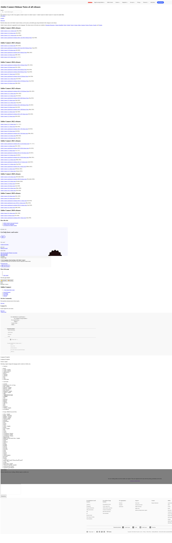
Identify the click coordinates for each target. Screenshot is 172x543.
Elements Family (89, 515)
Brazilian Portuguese (50, 25)
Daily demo (153, 2)
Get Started (5, 293)
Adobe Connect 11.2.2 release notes (8, 159)
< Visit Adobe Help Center (9, 290)
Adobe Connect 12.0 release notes (8, 131)
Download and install (138, 504)
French (72, 25)
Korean (87, 25)
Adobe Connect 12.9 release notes (8, 54)
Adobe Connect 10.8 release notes (8, 186)
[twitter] (102, 531)
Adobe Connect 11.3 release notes (8, 150)
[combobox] (11, 12)
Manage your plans (13, 252)
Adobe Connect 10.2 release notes (8, 207)
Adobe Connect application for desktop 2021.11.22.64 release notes (15, 143)
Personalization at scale (107, 504)
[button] (53, 339)
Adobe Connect (110, 2)
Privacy (144, 531)
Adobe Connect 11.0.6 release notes (8, 176)
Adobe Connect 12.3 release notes (8, 111)
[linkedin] (104, 531)
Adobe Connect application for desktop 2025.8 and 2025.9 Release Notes (16, 48)
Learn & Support (6, 292)
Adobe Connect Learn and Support (10, 223)
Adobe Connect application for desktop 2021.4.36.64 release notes (15, 157)
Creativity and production (107, 509)
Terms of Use (149, 531)
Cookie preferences (155, 531)
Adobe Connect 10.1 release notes (8, 213)
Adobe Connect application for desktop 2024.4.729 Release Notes (15, 81)
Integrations (124, 2)
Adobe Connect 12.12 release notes (8, 33)
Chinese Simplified (59, 25)
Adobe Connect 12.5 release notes (8, 100)
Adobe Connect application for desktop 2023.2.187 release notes (14, 114)
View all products (89, 518)
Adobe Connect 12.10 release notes (8, 50)
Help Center (137, 502)
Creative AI (88, 504)
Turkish (100, 25)
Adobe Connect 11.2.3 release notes (8, 155)
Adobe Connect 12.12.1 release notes (8, 30)
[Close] (2, 283)
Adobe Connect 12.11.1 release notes (8, 35)
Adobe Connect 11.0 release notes (8, 183)
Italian (79, 25)
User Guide (5, 294)
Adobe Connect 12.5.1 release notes (8, 93)
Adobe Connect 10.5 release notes (8, 198)
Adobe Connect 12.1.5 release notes (8, 124)
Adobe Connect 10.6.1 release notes (8, 190)
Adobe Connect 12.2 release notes (8, 116)
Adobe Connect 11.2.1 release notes (8, 164)
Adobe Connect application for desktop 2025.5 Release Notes (14, 52)
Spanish (94, 25)
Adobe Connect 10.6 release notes (8, 196)
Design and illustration (90, 507)
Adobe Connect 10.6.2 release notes (8, 188)
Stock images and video (90, 516)
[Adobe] (90, 2)
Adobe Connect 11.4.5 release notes (8, 135)
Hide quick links (4, 255)
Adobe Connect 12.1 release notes (8, 126)
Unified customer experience (107, 507)
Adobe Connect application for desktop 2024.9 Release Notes (14, 69)
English (68, 25)
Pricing (138, 2)
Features (117, 2)
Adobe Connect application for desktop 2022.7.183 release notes (14, 128)
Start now (3, 310)
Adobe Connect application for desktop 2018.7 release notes (13, 217)
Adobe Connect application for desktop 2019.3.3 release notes (14, 205)
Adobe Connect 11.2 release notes (8, 168)
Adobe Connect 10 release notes (7, 215)
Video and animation (90, 509)
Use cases (132, 2)
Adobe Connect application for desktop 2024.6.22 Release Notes (14, 76)
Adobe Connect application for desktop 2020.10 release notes (14, 179)
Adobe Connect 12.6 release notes (8, 83)
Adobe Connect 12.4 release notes (8, 107)
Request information (155, 502)
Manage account (4, 248)
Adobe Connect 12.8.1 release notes (8, 57)
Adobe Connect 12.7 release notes (8, 74)
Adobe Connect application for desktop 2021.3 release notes (13, 166)
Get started (160, 2)
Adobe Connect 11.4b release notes (8, 138)
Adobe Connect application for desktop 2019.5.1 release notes (14, 200)
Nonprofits (120, 504)
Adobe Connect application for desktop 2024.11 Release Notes (14, 65)
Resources (145, 2)
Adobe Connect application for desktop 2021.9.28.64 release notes (15, 148)
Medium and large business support (141, 510)
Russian (91, 25)
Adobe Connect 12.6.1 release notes (8, 78)
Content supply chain (106, 506)
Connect (2, 18)
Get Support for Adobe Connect (10, 225)
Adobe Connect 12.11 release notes (8, 45)
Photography (89, 506)
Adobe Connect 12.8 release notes (8, 67)
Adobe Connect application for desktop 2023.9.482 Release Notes (15, 98)
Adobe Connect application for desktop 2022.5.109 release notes (14, 133)
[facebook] (97, 531)
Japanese (83, 25)
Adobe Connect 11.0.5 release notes (8, 181)
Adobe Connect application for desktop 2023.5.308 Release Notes (15, 109)
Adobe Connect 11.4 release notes (8, 146)
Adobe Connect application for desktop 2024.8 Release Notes (14, 71)
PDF (87, 511)
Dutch (65, 25)
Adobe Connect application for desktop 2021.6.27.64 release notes (15, 152)
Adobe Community (138, 506)
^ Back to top (3, 312)
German (76, 25)
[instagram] (99, 531)
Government (121, 506)
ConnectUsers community (8, 224)
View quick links (4, 254)
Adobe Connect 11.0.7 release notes (8, 171)
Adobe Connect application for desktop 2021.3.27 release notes (14, 162)
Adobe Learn (137, 508)
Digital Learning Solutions (99, 2)
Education (120, 502)
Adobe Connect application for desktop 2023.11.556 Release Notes (15, 91)
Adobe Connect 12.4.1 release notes (8, 102)
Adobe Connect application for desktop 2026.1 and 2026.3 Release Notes (16, 37)
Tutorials (5, 295)
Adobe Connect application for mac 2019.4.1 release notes (13, 203)
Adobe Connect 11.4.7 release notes (8, 95)
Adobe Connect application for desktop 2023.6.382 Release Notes (15, 104)
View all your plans (5, 252)
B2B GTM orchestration (107, 511)
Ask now (2, 303)
